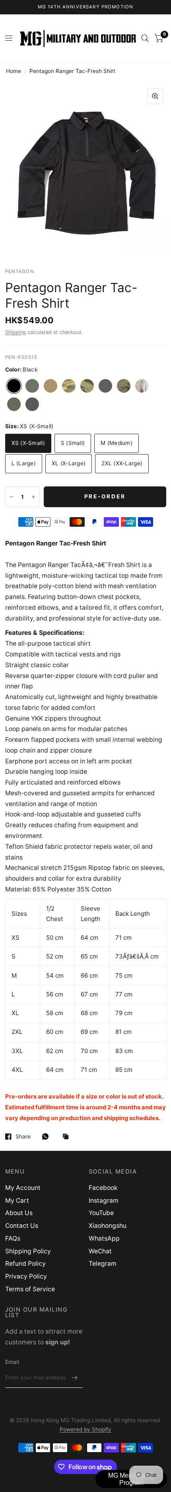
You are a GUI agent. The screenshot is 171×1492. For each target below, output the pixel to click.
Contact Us (21, 1225)
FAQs (12, 1238)
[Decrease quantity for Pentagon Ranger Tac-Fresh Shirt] (11, 497)
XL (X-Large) (69, 463)
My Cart (17, 1200)
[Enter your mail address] (75, 1377)
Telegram (103, 1263)
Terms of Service (30, 1289)
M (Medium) (116, 443)
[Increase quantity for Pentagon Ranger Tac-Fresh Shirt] (33, 497)
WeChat (100, 1251)
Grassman (69, 386)
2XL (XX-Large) (121, 463)
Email (12, 1362)
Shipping (15, 332)
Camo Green (32, 386)
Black (14, 386)
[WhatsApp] (47, 1136)
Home (13, 71)
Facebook (103, 1188)
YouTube (101, 1213)
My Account (23, 1188)
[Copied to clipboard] (67, 1137)
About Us (19, 1213)
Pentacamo (142, 386)
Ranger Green (14, 404)
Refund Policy (25, 1263)
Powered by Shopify (85, 1429)
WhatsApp (104, 1238)
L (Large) (24, 463)
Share (23, 1136)
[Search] (145, 38)
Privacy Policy (26, 1276)
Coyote (50, 386)
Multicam (123, 386)
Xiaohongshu (107, 1225)
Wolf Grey (32, 404)
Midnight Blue (105, 386)
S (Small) (73, 443)
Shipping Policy (28, 1251)
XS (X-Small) (28, 443)
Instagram (104, 1200)
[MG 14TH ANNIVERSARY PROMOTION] (86, 7)
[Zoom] (155, 96)
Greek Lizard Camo (87, 386)
